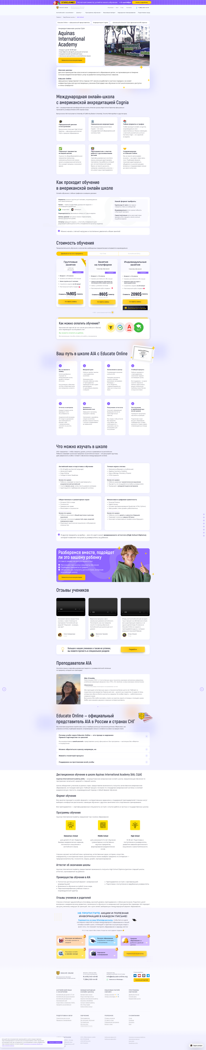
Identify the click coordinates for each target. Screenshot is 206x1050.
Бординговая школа (134, 998)
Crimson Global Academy (87, 1002)
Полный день (132, 996)
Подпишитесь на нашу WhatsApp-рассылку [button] (95, 920)
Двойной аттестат (134, 994)
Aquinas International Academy (89, 998)
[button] (141, 2)
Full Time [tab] (103, 253)
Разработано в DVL (133, 1043)
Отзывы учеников (110, 1018)
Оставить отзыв (109, 1020)
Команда (131, 1020)
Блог (130, 1024)
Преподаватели (85, 1018)
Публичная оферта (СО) (110, 1037)
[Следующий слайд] (202, 689)
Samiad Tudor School (86, 994)
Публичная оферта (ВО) (110, 1039)
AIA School (80, 17)
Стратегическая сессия (63, 1018)
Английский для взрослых (63, 998)
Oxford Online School (86, 1006)
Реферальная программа (112, 1022)
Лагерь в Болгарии (110, 996)
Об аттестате (84, 1024)
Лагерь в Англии (109, 994)
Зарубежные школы (69, 17)
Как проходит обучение (87, 1020)
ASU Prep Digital (85, 1004)
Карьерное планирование (63, 1020)
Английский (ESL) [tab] (134, 253)
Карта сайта (131, 1041)
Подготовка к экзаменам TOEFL (65, 1002)
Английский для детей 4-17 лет (65, 994)
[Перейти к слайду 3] (100, 706)
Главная (58, 17)
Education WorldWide (86, 1000)
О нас (130, 1018)
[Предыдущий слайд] (4, 689)
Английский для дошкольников (65, 996)
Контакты (131, 1022)
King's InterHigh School (87, 996)
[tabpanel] (103, 286)
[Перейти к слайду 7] (105, 706)
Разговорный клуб (61, 1000)
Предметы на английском (63, 1004)
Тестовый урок (84, 1022)
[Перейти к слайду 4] (101, 706)
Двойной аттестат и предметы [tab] (72, 253)
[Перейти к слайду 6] (104, 706)
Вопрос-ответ (109, 1024)
